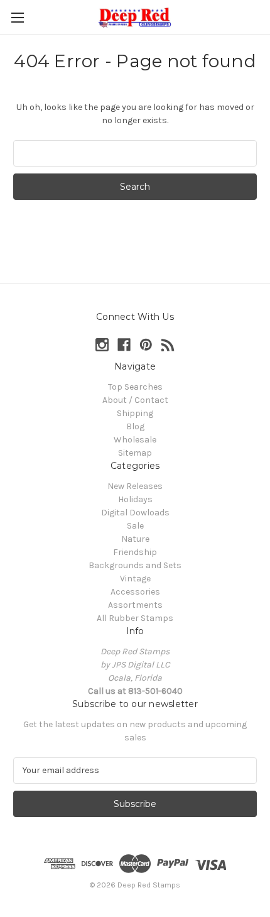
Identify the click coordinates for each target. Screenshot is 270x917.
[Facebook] (124, 344)
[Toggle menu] (17, 17)
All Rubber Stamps (135, 618)
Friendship (135, 552)
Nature (135, 539)
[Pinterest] (146, 344)
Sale (135, 525)
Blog (135, 426)
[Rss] (168, 344)
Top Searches (135, 387)
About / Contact (135, 400)
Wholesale (135, 439)
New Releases (135, 486)
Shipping (135, 413)
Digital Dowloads (135, 512)
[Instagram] (102, 344)
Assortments (135, 605)
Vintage (135, 578)
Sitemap (135, 453)
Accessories (135, 591)
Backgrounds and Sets (135, 565)
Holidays (135, 499)
